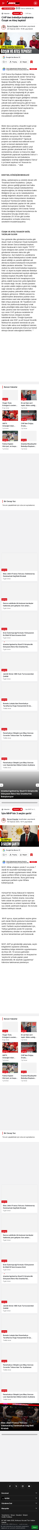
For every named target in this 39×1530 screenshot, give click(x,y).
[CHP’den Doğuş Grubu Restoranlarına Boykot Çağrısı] (29, 419)
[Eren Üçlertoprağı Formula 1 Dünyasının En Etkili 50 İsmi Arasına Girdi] (20, 626)
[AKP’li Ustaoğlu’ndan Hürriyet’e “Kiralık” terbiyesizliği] (10, 419)
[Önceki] (17, 9)
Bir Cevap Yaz (10, 501)
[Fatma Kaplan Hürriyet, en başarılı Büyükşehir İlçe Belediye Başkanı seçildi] (10, 440)
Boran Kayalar (12, 26)
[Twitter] (16, 1486)
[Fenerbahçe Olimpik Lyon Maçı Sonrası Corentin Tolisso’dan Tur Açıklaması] (20, 726)
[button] (36, 3)
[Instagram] (22, 1486)
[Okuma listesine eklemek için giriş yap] (31, 62)
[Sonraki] (19, 9)
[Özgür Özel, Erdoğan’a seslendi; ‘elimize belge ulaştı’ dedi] (10, 399)
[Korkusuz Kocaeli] (13, 3)
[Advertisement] (19, 358)
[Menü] (4, 3)
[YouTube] (29, 1486)
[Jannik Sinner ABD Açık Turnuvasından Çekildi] (20, 667)
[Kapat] (3, 1498)
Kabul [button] (34, 1527)
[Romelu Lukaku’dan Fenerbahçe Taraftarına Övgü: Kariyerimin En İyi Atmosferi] (20, 697)
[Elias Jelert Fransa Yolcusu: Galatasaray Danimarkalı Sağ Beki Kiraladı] (20, 567)
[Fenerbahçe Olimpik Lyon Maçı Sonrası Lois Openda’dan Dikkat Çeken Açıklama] (20, 756)
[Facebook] (10, 1486)
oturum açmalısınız (27, 505)
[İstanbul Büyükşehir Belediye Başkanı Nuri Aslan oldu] (29, 440)
